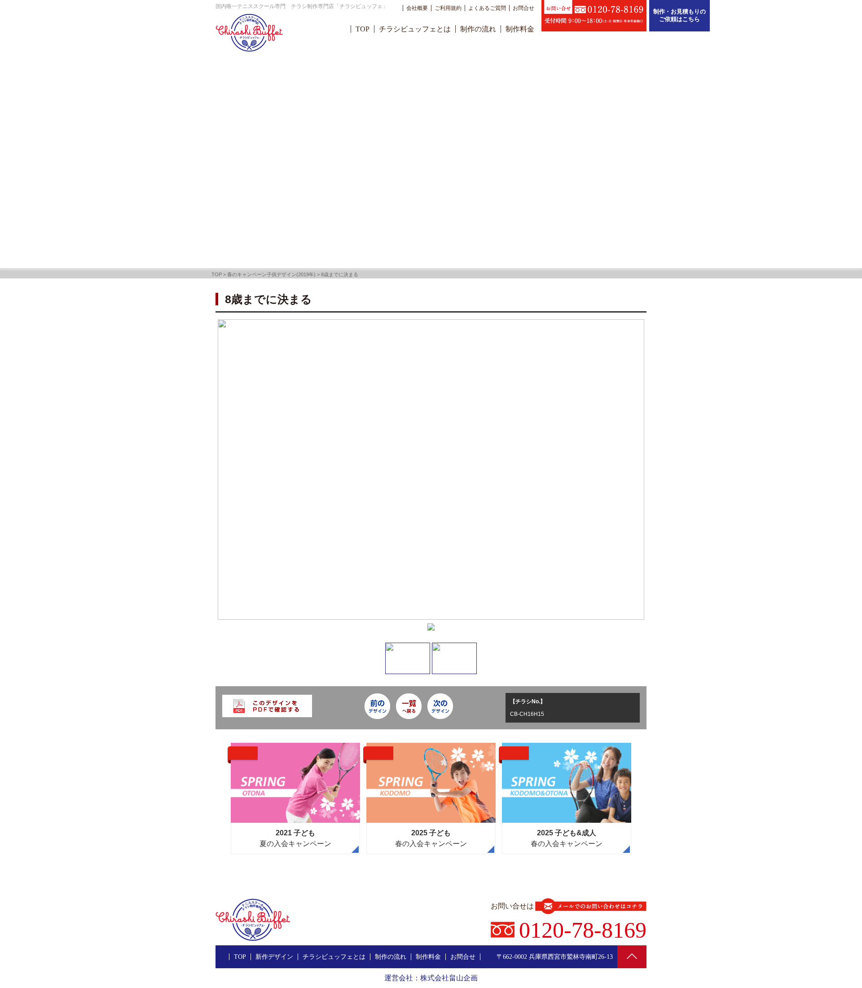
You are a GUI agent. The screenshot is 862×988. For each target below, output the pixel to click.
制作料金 (520, 29)
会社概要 (417, 8)
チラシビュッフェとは (415, 29)
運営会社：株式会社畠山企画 (431, 978)
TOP (362, 29)
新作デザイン (274, 956)
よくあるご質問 (487, 8)
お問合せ (523, 8)
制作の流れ (478, 29)
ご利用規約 (448, 8)
